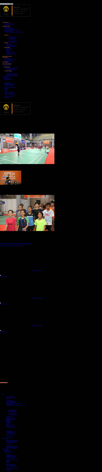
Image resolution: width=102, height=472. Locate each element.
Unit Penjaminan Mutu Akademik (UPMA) (13, 403)
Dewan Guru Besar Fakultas (11, 402)
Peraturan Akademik (9, 416)
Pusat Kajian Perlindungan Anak (11, 431)
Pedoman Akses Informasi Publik (12, 440)
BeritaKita (34, 270)
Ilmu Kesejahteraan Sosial (10, 425)
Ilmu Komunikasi (9, 421)
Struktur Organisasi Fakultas (11, 397)
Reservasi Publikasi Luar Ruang (11, 447)
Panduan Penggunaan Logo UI (11, 441)
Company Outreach (9, 437)
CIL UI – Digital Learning (10, 464)
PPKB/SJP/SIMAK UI (12, 411)
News (37, 270)
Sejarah (7, 398)
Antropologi (8, 426)
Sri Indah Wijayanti (3, 276)
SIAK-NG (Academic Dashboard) (12, 459)
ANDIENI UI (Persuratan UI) (11, 455)
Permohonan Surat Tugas (10, 457)
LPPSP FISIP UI (9, 430)
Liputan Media (7, 120)
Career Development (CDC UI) (11, 468)
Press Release (15, 120)
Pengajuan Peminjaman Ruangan (11, 446)
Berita (2, 120)
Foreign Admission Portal (12, 414)
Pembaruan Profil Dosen (8, 451)
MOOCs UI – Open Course (11, 465)
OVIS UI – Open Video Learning (12, 466)
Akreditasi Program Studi (10, 419)
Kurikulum (8, 417)
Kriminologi (8, 423)
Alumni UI (8, 469)
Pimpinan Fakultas (9, 400)
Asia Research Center (10, 432)
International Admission (12, 413)
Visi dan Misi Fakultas (10, 396)
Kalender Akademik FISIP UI (11, 418)
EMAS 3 (7, 462)
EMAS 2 (7, 461)
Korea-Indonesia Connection (11, 433)
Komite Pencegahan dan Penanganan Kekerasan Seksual (15, 405)
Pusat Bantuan (8, 444)
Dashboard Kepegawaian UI (11, 456)
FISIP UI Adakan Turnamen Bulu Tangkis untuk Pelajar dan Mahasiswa (12, 245)
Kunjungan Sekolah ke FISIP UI (11, 448)
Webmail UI (8, 460)
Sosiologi (8, 424)
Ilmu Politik (8, 422)
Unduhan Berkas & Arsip (10, 442)
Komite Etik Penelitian (10, 404)
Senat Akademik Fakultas (10, 401)
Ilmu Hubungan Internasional (11, 427)
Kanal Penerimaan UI (12, 410)
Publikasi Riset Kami (9, 435)
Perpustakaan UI (9, 454)
